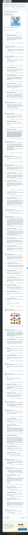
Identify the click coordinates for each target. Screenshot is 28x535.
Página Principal (7, 6)
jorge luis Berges (10, 173)
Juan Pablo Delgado (10, 355)
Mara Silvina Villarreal (10, 339)
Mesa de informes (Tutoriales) (20, 6)
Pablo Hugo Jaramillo (8, 402)
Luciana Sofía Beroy (10, 75)
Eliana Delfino (9, 425)
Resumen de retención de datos (23, 527)
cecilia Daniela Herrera (9, 510)
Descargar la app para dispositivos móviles (23, 529)
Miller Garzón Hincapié (9, 468)
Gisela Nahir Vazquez (10, 277)
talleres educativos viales (15, 38)
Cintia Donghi (9, 121)
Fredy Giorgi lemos (10, 35)
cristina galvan (10, 291)
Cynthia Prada (10, 285)
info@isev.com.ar (8, 528)
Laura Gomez (9, 446)
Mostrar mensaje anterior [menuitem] (19, 42)
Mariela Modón (10, 198)
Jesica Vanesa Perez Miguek (9, 374)
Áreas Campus (14, 1)
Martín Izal (9, 475)
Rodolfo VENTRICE (10, 492)
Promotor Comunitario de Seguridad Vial (14, 95)
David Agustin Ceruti (8, 114)
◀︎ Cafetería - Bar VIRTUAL (7, 518)
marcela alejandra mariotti (9, 142)
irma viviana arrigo (10, 181)
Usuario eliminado (10, 299)
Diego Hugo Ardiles (10, 238)
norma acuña (9, 419)
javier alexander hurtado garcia (10, 310)
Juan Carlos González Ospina (10, 364)
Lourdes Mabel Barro (10, 348)
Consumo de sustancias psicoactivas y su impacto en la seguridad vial (15, 503)
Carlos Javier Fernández (9, 330)
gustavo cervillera (10, 393)
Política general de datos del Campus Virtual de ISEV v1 (14, 533)
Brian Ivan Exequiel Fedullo (9, 210)
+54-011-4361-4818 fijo (9, 526)
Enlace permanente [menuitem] (12, 42)
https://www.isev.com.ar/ (9, 525)
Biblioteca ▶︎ (22, 518)
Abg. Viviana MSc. (10, 487)
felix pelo (9, 435)
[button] (12, 8)
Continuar (14, 534)
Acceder (26, 1)
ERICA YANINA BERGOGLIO (9, 165)
